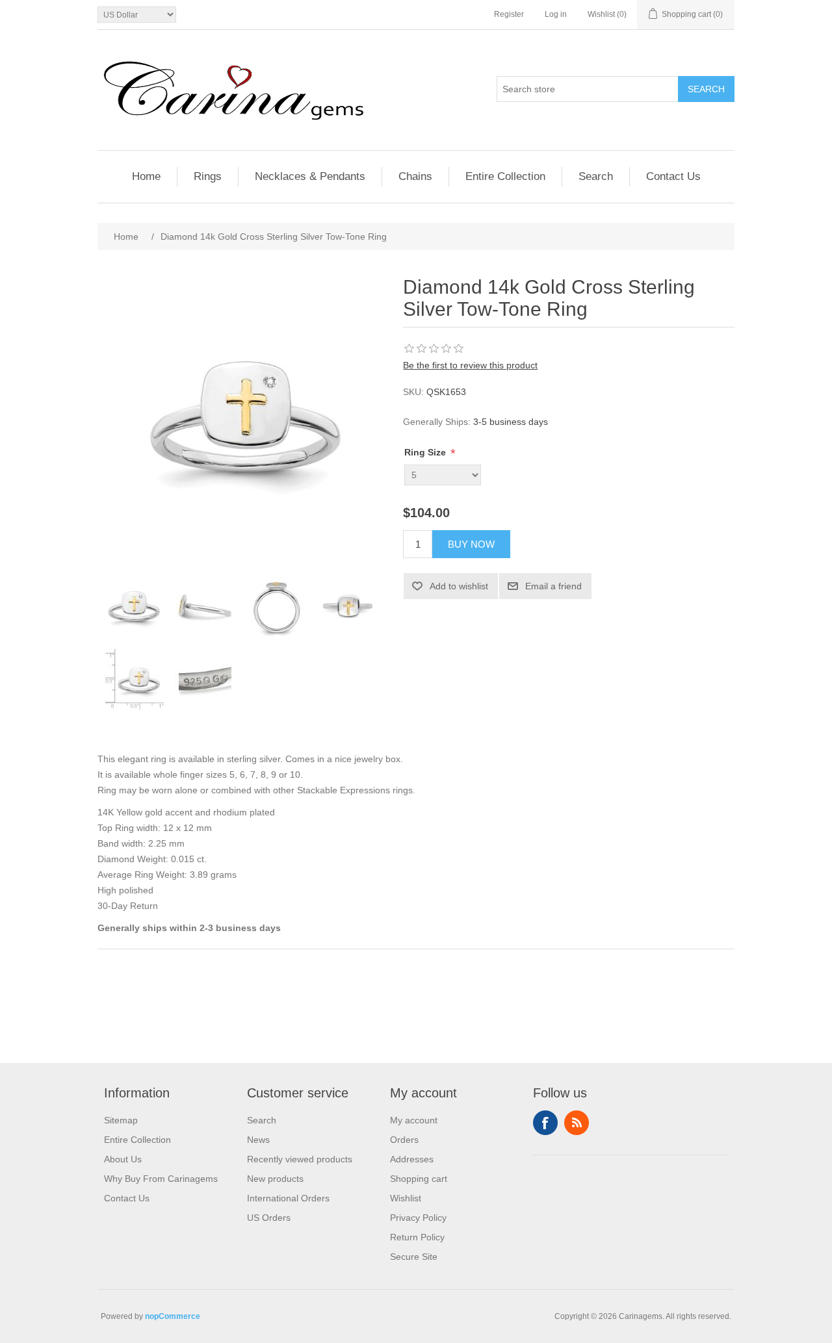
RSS (576, 1122)
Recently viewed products (299, 1159)
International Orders (288, 1198)
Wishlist (405, 1198)
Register (509, 14)
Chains (415, 176)
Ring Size (426, 452)
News (258, 1139)
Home (146, 176)
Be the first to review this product (470, 365)
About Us (123, 1159)
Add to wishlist (459, 586)
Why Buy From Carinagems (161, 1178)
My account (413, 1120)
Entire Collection (505, 176)
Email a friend (553, 586)
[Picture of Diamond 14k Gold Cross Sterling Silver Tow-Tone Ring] (133, 608)
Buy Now (471, 544)
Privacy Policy (418, 1217)
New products (275, 1178)
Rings (208, 176)
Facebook (545, 1122)
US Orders (269, 1217)
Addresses (412, 1159)
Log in (556, 14)
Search (706, 89)
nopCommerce (172, 1316)
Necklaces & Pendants (310, 176)
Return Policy (417, 1237)
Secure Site (413, 1256)
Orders (404, 1139)
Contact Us (673, 176)
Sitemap (121, 1120)
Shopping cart (418, 1178)
